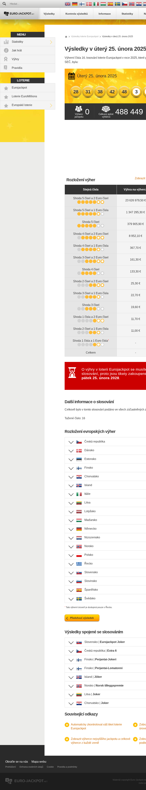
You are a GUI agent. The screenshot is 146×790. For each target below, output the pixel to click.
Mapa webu (39, 761)
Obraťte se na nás (16, 761)
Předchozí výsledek (82, 617)
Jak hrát (17, 50)
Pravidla (17, 67)
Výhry (15, 59)
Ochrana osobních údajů (31, 767)
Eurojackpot (19, 87)
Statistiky (17, 41)
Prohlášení (10, 767)
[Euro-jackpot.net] (66, 36)
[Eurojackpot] (19, 13)
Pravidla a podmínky (67, 767)
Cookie (50, 767)
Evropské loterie (22, 105)
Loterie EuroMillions (24, 96)
